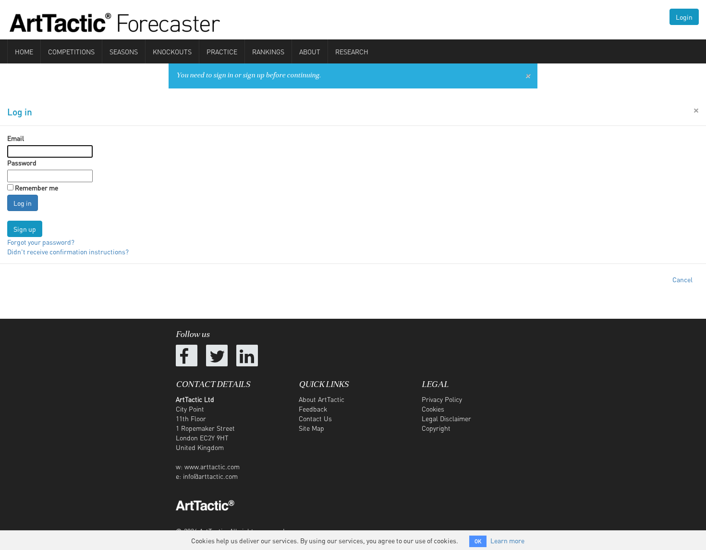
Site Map (311, 428)
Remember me (36, 187)
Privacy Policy (442, 399)
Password (22, 162)
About (309, 51)
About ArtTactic (321, 399)
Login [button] (684, 16)
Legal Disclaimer (446, 418)
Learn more (507, 540)
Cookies (433, 408)
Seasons (124, 51)
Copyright (436, 428)
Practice (222, 51)
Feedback (313, 408)
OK (478, 541)
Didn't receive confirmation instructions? (68, 251)
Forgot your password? (40, 242)
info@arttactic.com (210, 476)
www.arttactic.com (212, 466)
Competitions (71, 51)
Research (351, 51)
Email (15, 138)
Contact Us (315, 418)
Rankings (268, 51)
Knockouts (172, 51)
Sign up (24, 229)
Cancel (682, 279)
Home (24, 51)
